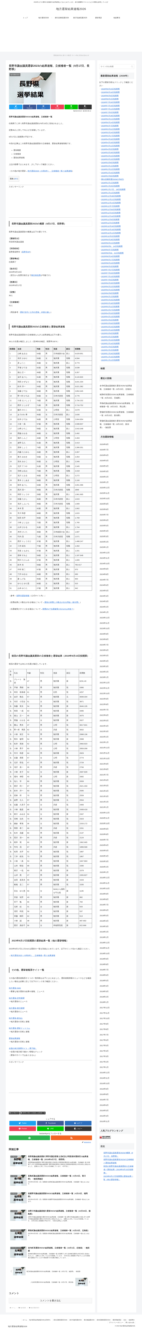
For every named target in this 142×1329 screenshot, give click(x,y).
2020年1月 (104, 872)
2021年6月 (104, 780)
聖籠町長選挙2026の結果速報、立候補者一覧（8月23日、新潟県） (117, 413)
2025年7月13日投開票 (110, 277)
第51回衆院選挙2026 (60, 1320)
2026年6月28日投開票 (110, 116)
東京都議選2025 (89, 1320)
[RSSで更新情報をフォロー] (71, 1137)
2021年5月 (104, 786)
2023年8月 (104, 639)
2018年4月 (104, 986)
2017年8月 (104, 1029)
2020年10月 (105, 823)
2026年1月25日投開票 (110, 186)
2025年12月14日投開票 (111, 203)
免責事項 (131, 1320)
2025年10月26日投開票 (111, 226)
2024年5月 (104, 591)
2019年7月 (104, 905)
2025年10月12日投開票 (111, 233)
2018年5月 (104, 981)
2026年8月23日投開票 (110, 89)
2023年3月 (104, 666)
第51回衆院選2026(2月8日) (112, 179)
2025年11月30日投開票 (110, 210)
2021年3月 (104, 796)
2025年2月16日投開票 (110, 344)
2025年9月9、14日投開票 (112, 246)
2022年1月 (104, 742)
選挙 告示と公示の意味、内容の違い (35, 312)
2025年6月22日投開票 (110, 287)
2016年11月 (104, 1078)
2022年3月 (104, 731)
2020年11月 (104, 818)
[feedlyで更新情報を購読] (29, 1137)
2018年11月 (104, 948)
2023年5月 (104, 656)
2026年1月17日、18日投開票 (113, 189)
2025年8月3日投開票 (110, 266)
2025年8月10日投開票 (110, 263)
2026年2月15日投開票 (110, 173)
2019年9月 (104, 894)
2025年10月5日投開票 (110, 236)
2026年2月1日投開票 (110, 183)
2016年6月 (104, 1105)
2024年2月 (104, 607)
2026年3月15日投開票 (110, 159)
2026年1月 (104, 482)
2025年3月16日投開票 (110, 330)
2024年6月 (104, 585)
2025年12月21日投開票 (111, 199)
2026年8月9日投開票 (110, 96)
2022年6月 (104, 715)
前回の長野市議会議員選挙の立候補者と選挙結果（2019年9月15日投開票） (118, 1169)
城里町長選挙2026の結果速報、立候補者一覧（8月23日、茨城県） (117, 396)
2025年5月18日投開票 (110, 303)
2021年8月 (104, 769)
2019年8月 (104, 899)
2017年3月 (104, 1056)
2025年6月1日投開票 (110, 297)
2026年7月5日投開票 (110, 112)
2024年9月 (104, 569)
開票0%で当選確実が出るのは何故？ (58, 609)
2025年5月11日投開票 (110, 307)
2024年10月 (105, 564)
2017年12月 (105, 1008)
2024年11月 (104, 558)
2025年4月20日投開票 (110, 313)
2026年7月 (104, 450)
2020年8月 (104, 834)
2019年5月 (104, 916)
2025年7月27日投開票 (110, 270)
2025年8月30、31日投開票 (112, 253)
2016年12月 (105, 1073)
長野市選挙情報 (22, 596)
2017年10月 (105, 1018)
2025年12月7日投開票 (110, 206)
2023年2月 (104, 672)
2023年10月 (105, 628)
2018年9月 (104, 959)
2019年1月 (104, 937)
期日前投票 (36, 275)
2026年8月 (104, 444)
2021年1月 (104, 807)
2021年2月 (104, 802)
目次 (124, 1320)
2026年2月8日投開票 (110, 176)
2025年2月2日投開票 (110, 350)
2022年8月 (104, 704)
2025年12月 (105, 488)
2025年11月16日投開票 (110, 216)
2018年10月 (105, 953)
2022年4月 (104, 726)
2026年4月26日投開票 (110, 139)
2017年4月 (104, 1051)
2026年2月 (104, 477)
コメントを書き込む (50, 1300)
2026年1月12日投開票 (110, 193)
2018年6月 (104, 975)
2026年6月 (104, 455)
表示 (16, 179)
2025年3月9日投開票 (110, 333)
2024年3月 (104, 601)
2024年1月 (104, 612)
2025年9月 (104, 504)
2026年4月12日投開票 (110, 146)
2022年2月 (104, 737)
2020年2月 (104, 867)
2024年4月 (104, 596)
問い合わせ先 (130, 1322)
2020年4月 (104, 856)
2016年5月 (104, 1111)
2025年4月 (104, 531)
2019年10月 (105, 888)
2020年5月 (104, 851)
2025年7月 (104, 515)
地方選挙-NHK (15, 988)
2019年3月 (104, 926)
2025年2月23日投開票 (110, 340)
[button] (85, 107)
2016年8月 (104, 1094)
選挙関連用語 (117, 1320)
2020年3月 (104, 861)
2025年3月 (104, 536)
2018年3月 (104, 991)
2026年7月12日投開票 (110, 109)
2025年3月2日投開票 (110, 337)
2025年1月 (104, 547)
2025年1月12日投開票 (110, 360)
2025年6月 (104, 520)
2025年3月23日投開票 (110, 327)
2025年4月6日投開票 (110, 320)
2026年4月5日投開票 (110, 149)
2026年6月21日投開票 (110, 119)
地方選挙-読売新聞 (16, 998)
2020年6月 (104, 845)
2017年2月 (104, 1062)
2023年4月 (104, 661)
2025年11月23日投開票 (110, 213)
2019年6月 (104, 910)
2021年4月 (104, 791)
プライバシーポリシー (116, 1322)
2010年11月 (104, 1121)
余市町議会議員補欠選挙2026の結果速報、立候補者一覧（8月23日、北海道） (116, 387)
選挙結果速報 (14, 1038)
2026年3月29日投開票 (110, 153)
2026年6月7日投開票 (110, 126)
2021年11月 (104, 753)
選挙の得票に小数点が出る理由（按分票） (62, 602)
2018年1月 (104, 1002)
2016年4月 (104, 1116)
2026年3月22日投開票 (110, 156)
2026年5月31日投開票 (110, 129)
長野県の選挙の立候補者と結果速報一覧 (33, 1113)
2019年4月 (104, 921)
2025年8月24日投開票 (110, 256)
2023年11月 (104, 623)
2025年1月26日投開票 (110, 354)
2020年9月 (104, 829)
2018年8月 (104, 964)
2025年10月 (105, 498)
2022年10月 (105, 693)
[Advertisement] (71, 37)
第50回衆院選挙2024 (103, 1320)
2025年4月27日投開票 (110, 310)
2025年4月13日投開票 (110, 317)
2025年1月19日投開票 (110, 357)
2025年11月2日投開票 (110, 223)
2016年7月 (104, 1100)
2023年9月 (104, 634)
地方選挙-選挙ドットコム (19, 1028)
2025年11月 (104, 493)
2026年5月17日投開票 (110, 136)
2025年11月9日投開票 (110, 220)
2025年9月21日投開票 (110, 243)
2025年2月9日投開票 (110, 347)
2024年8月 (104, 574)
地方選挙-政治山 (16, 1018)
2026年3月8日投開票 (110, 163)
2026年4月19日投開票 (110, 143)
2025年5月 (104, 526)
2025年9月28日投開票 (110, 240)
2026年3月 (104, 471)
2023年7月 (104, 645)
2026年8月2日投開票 (110, 99)
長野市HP (26, 252)
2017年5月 (104, 1045)
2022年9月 (104, 699)
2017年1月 (104, 1067)
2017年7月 (104, 1035)
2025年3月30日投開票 (110, 323)
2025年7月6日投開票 (110, 280)
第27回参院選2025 (75, 1320)
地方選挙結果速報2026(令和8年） (40, 1320)
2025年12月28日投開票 (111, 196)
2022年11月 (104, 688)
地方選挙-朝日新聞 (16, 1008)
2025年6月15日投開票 (110, 290)
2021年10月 (105, 758)
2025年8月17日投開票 (110, 260)
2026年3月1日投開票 (110, 166)
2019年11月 (104, 883)
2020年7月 (104, 840)
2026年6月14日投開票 (110, 122)
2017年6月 (104, 1040)
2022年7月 (104, 710)
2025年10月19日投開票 (111, 230)
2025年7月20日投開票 (110, 273)
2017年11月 (104, 1013)
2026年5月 (104, 461)
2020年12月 (105, 813)
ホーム (25, 1320)
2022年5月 (104, 721)
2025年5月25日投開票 (110, 300)
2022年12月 (105, 683)
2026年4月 (104, 466)
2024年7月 (104, 580)
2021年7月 (104, 775)
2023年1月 (104, 677)
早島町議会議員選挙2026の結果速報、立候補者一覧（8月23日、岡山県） (117, 405)
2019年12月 (105, 878)
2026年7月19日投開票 (110, 106)
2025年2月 (104, 542)
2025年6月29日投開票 (110, 283)
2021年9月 (104, 764)
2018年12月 (105, 943)
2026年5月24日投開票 (110, 133)
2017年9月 (104, 1024)
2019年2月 (104, 932)
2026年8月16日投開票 (110, 92)
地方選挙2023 (15, 1113)
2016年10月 (105, 1083)
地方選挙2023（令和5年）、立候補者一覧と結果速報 (50, 171)
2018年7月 (104, 970)
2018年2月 (104, 997)
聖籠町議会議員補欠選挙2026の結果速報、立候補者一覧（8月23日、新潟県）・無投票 (116, 424)
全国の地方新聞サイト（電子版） (23, 1048)
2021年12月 (105, 748)
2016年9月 (104, 1089)
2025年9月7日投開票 (110, 250)
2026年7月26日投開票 (110, 102)
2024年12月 (105, 553)
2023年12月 (105, 618)
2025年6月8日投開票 (110, 293)
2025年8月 (104, 509)
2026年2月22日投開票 (110, 169)
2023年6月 (104, 650)
